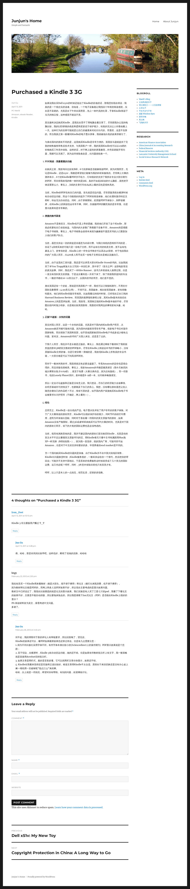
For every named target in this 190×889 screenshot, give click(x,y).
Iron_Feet (17, 512)
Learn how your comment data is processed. (79, 807)
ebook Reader (26, 114)
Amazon (15, 114)
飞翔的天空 (143, 122)
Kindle (15, 117)
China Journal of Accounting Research (156, 145)
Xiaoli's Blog (144, 99)
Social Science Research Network (153, 157)
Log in (142, 177)
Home (155, 21)
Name (16, 760)
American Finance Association (152, 142)
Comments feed (146, 183)
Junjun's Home (27, 20)
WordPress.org (145, 186)
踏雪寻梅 (142, 117)
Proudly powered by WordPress (41, 877)
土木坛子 (142, 108)
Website (16, 787)
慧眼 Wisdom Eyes (147, 114)
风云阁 (141, 119)
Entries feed (144, 180)
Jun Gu (15, 103)
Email (16, 774)
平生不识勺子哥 (145, 111)
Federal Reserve (146, 148)
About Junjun (170, 21)
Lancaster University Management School (157, 154)
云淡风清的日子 (145, 102)
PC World (16, 110)
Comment (18, 718)
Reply (15, 531)
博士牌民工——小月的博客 (150, 105)
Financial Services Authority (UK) (154, 151)
